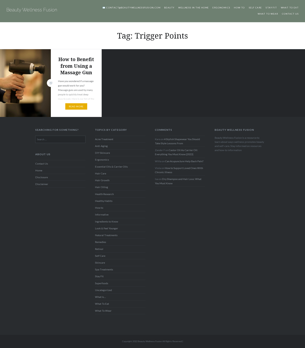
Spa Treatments (104, 269)
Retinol (99, 248)
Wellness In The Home (193, 7)
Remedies (100, 241)
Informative (101, 214)
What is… (100, 296)
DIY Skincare (102, 152)
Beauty (169, 7)
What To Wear (268, 13)
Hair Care (100, 173)
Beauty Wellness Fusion (31, 10)
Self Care (255, 7)
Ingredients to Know (106, 221)
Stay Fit (271, 7)
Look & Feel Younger (106, 228)
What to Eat (290, 7)
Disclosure (41, 177)
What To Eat (102, 303)
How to (239, 7)
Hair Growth (102, 180)
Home (38, 170)
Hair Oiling (101, 187)
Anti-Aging (101, 145)
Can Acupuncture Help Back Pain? (184, 161)
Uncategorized (103, 290)
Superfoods (101, 283)
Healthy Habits (103, 200)
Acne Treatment (104, 139)
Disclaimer (41, 184)
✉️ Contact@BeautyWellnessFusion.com (131, 7)
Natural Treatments (106, 235)
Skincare (100, 262)
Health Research (104, 194)
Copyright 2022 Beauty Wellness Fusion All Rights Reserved (152, 341)
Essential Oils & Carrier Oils (111, 166)
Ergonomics (221, 7)
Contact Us (290, 13)
